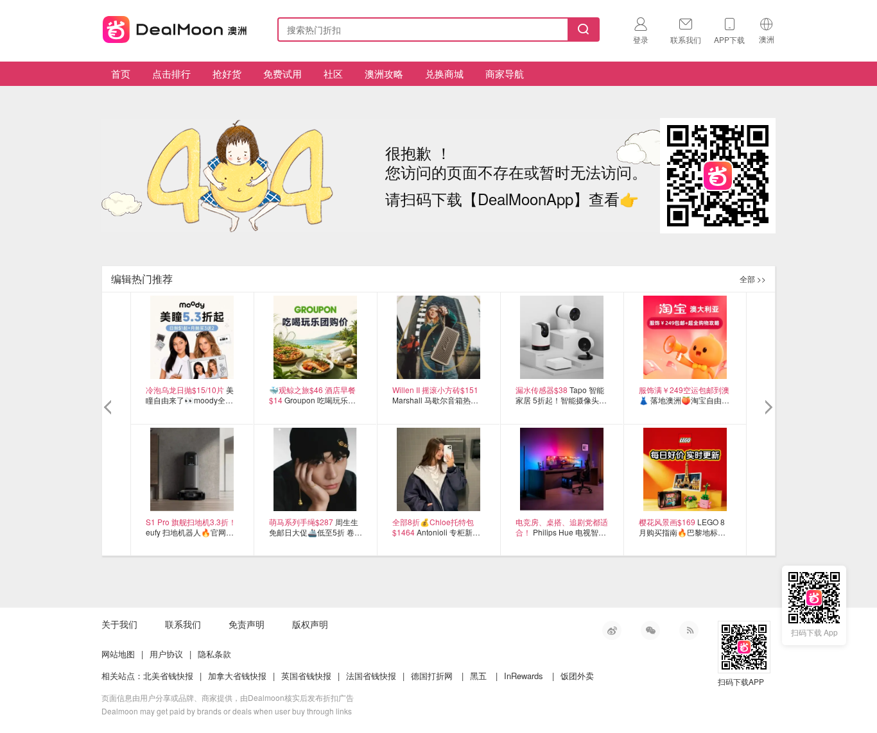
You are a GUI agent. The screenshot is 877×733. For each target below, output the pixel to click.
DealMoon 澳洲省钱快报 (176, 27)
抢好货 (227, 73)
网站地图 (118, 654)
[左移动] (109, 408)
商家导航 (504, 73)
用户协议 (166, 654)
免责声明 (247, 624)
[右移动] (767, 408)
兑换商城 (444, 73)
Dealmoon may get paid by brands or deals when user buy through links (226, 710)
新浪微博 (611, 630)
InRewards (523, 676)
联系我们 (183, 624)
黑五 (478, 676)
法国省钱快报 (371, 676)
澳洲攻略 (384, 73)
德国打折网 (432, 676)
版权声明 (310, 624)
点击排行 (171, 73)
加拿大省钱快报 (237, 676)
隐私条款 (214, 654)
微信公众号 (650, 630)
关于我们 (119, 624)
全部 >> (753, 278)
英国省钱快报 (306, 676)
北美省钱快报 (168, 676)
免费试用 (282, 73)
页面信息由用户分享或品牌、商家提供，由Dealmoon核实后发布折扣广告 (227, 697)
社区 (333, 73)
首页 (120, 73)
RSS (689, 630)
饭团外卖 (577, 676)
